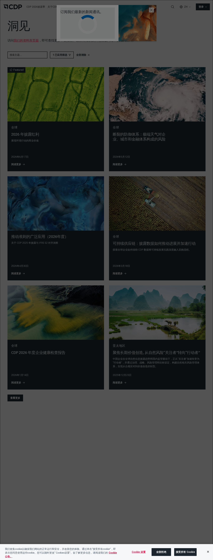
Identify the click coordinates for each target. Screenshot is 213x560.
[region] (106, 552)
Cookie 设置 (139, 551)
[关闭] (208, 551)
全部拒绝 (161, 551)
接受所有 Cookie (185, 551)
